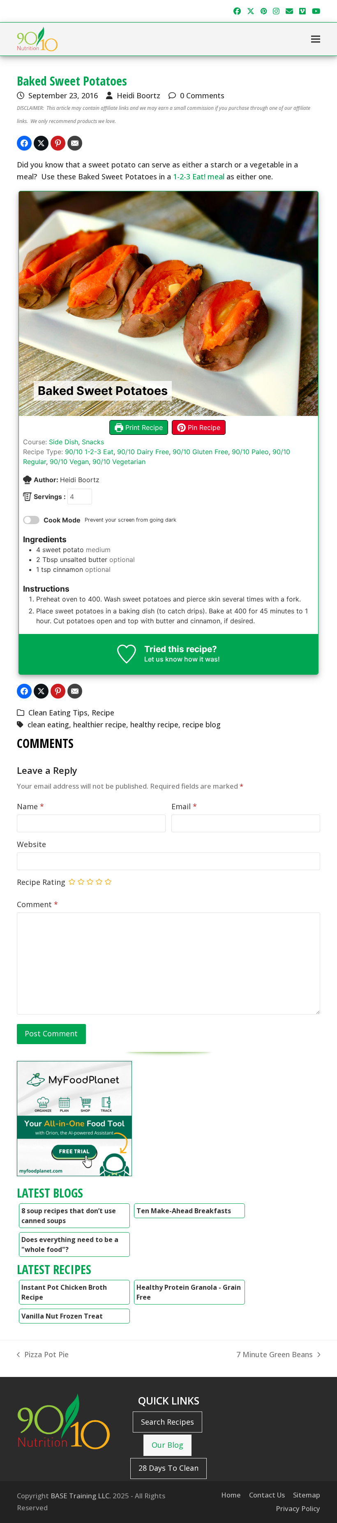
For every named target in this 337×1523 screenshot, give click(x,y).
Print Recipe (143, 427)
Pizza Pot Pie (43, 1354)
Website (31, 844)
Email (184, 806)
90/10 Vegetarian (118, 461)
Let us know (163, 659)
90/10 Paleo (250, 452)
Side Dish (63, 442)
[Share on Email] (74, 143)
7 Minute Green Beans (274, 1354)
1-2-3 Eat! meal (198, 176)
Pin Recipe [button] (203, 427)
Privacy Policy (298, 1508)
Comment (37, 904)
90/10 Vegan (69, 461)
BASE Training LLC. (81, 1495)
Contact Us (267, 1495)
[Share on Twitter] (41, 143)
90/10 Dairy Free (143, 452)
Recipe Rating (41, 882)
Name (30, 806)
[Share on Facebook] (24, 143)
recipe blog (201, 724)
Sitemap (306, 1495)
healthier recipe (99, 724)
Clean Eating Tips (58, 712)
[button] (315, 39)
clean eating (48, 724)
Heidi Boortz (138, 95)
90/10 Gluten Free (200, 452)
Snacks (93, 442)
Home (231, 1495)
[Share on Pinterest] (58, 143)
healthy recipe (154, 724)
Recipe (103, 712)
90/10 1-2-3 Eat (89, 452)
